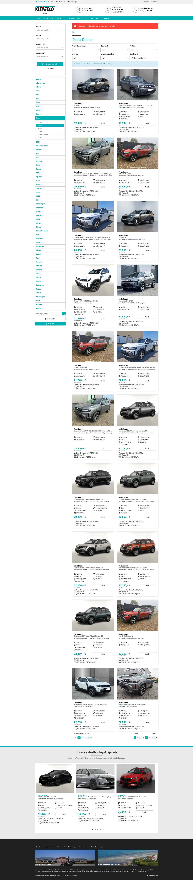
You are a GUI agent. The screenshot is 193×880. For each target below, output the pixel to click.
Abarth (38, 79)
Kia (37, 200)
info (73, 32)
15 (150, 738)
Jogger (40, 128)
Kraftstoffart (40, 44)
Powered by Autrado (152, 875)
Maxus (38, 223)
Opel (38, 258)
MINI (38, 243)
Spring (39, 137)
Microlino (39, 239)
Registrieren (154, 2)
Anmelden (146, 2)
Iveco (38, 184)
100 (86, 738)
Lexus (38, 212)
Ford (38, 157)
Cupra (38, 114)
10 (75, 738)
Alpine (38, 87)
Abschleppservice (75, 18)
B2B (97, 18)
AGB (58, 847)
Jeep (38, 192)
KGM (38, 196)
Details (103, 123)
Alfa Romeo (40, 83)
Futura (38, 169)
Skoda (38, 277)
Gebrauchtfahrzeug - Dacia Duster (93, 296)
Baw (37, 99)
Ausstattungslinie (107, 54)
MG (37, 235)
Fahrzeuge (60, 18)
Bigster (40, 123)
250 (91, 738)
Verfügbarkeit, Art (78, 46)
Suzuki (38, 289)
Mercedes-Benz (42, 231)
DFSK (38, 142)
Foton (38, 165)
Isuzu (38, 181)
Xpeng (38, 308)
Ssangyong (40, 285)
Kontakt (107, 18)
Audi (38, 91)
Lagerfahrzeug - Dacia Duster (137, 101)
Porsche (39, 266)
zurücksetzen (50, 68)
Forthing (39, 161)
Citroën (38, 110)
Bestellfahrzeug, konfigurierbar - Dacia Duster (93, 101)
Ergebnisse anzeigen (50, 64)
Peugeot (39, 262)
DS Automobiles (42, 146)
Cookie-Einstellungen (97, 847)
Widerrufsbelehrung (69, 847)
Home (38, 18)
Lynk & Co (39, 215)
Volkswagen (40, 297)
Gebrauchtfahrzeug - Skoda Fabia (55, 793)
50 (82, 738)
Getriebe (133, 46)
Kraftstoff (104, 46)
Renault (39, 270)
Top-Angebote (48, 18)
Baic (37, 95)
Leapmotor (40, 208)
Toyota (38, 293)
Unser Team (89, 18)
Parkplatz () (51, 319)
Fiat (37, 154)
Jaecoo (39, 188)
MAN (38, 219)
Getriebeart (40, 53)
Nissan (38, 250)
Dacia (38, 118)
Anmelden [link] (51, 324)
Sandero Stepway (43, 134)
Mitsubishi (40, 246)
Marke (38, 27)
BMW (38, 102)
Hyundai (39, 177)
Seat (38, 273)
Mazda (38, 227)
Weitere (39, 304)
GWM (38, 173)
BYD (37, 106)
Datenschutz (83, 847)
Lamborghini (40, 204)
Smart (38, 281)
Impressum (49, 847)
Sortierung (134, 54)
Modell (38, 36)
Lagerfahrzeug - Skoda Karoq (95, 793)
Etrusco (39, 150)
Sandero (40, 131)
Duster (40, 125)
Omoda (38, 254)
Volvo (38, 301)
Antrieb (75, 54)
